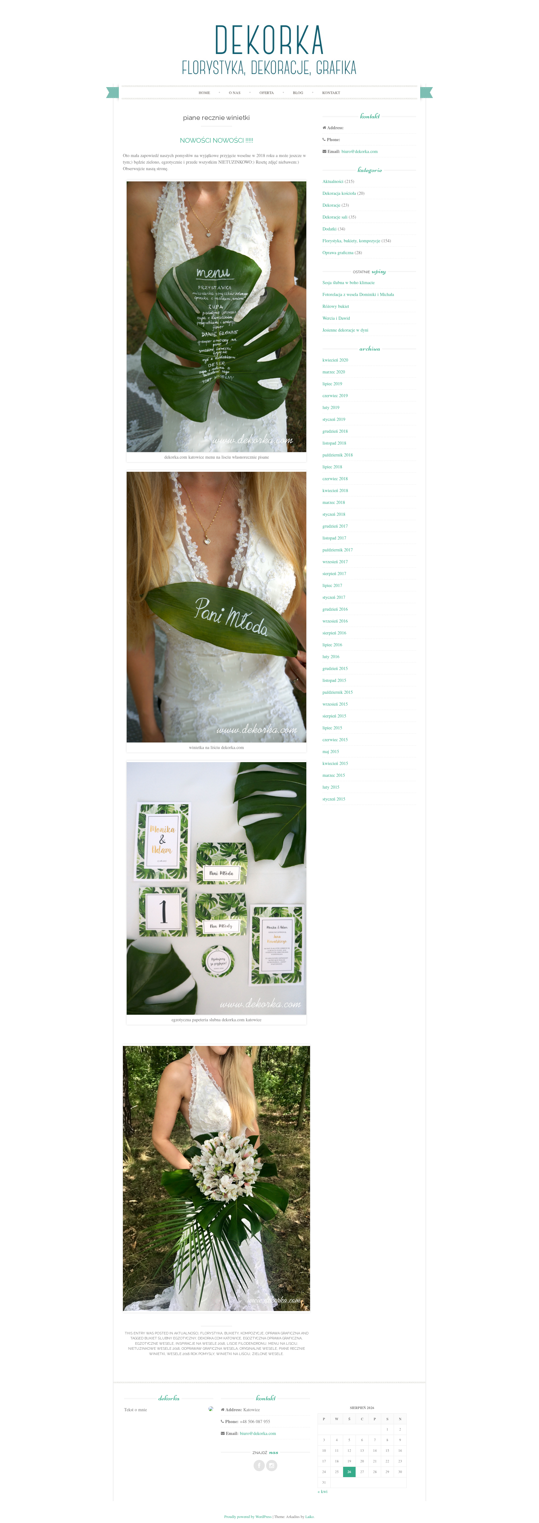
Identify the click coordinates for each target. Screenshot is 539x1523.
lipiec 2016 (332, 645)
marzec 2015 (334, 775)
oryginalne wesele (258, 1349)
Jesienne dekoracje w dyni (345, 330)
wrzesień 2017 (335, 561)
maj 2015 (331, 751)
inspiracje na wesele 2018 (200, 1344)
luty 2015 (331, 787)
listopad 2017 (334, 538)
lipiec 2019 (332, 384)
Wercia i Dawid (336, 318)
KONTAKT (331, 92)
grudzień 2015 (335, 668)
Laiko (309, 1516)
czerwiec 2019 (335, 395)
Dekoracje (331, 205)
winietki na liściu (233, 1354)
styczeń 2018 (334, 514)
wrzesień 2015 (335, 704)
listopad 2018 (334, 443)
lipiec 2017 (332, 585)
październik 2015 (338, 692)
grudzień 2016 (335, 609)
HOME (204, 92)
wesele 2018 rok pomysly (190, 1354)
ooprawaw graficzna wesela (210, 1349)
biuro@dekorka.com (360, 151)
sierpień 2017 (334, 573)
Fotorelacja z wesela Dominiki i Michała (358, 294)
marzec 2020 (334, 372)
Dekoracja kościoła (339, 193)
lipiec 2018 (332, 467)
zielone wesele (267, 1354)
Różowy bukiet (336, 306)
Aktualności (186, 1333)
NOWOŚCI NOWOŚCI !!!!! (216, 140)
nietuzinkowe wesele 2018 (154, 1349)
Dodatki (330, 229)
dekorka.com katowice (219, 1338)
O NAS (234, 92)
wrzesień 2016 (335, 621)
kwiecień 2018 (335, 490)
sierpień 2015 (334, 716)
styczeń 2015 (334, 799)
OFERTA (267, 92)
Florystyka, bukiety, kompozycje (232, 1333)
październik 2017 (338, 550)
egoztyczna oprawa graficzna (272, 1338)
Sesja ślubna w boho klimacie (349, 282)
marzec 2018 (334, 502)
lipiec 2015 (332, 728)
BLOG (298, 92)
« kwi (323, 1491)
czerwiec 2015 (335, 739)
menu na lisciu (282, 1344)
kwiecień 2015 (335, 763)
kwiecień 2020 (335, 360)
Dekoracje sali (335, 217)
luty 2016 (331, 656)
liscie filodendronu (246, 1344)
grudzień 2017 (335, 526)
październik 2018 (338, 455)
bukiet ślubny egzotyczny (170, 1338)
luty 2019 (331, 407)
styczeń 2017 (334, 597)
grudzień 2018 (335, 431)
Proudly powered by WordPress (248, 1516)
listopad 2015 (334, 680)
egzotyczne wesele (154, 1344)
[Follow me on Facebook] (259, 1465)
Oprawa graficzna (282, 1333)
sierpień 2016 (334, 633)
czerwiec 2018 (335, 478)
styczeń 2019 (334, 419)
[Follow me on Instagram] (271, 1465)
